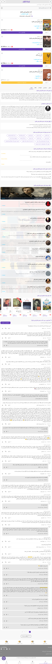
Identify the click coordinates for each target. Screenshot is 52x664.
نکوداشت (40, 88)
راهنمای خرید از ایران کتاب (47, 651)
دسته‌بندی (45, 88)
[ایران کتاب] (26, 1)
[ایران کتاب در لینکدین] (1, 649)
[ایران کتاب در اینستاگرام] (9, 649)
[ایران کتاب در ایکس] (4, 649)
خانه (50, 8)
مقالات (35, 88)
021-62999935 (3, 647)
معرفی (50, 88)
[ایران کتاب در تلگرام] (7, 649)
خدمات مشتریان (49, 654)
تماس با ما (50, 647)
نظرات (31, 88)
